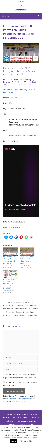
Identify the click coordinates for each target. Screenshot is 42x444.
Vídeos (22, 424)
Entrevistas (13, 424)
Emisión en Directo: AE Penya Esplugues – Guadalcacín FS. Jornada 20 (10, 260)
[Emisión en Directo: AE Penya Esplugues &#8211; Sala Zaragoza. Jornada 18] (27, 251)
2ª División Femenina (29, 414)
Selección (9, 421)
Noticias (6, 417)
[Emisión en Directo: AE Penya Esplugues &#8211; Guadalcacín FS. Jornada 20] (10, 251)
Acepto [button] (13, 441)
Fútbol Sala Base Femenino (26, 421)
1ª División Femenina (12, 414)
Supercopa (35, 417)
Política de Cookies (25, 441)
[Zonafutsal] (21, 7)
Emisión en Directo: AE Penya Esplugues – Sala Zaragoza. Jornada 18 (27, 260)
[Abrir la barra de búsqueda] (38, 15)
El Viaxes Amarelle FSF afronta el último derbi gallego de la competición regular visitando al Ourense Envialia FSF (20, 305)
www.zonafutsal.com (12, 227)
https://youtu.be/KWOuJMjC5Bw (22, 135)
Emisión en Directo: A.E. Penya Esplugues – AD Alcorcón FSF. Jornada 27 (10, 283)
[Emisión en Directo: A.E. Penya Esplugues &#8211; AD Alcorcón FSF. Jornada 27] (10, 274)
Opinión (30, 424)
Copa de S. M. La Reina (20, 417)
